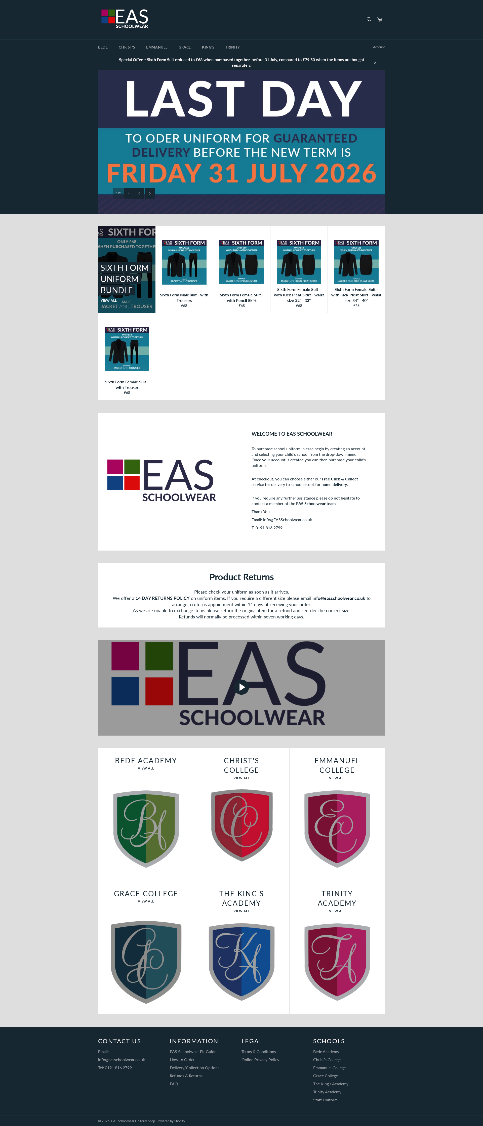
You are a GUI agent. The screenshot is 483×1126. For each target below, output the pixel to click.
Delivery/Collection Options (194, 1067)
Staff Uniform (325, 1099)
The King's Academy (330, 1083)
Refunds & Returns (186, 1075)
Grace (185, 47)
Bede (103, 47)
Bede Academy (326, 1051)
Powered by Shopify (170, 1121)
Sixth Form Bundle (182, 193)
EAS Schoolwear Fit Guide (193, 1051)
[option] (241, 142)
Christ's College (327, 1059)
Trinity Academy (327, 1091)
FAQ (174, 1083)
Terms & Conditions (259, 1051)
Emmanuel (157, 47)
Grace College (325, 1075)
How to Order (182, 1059)
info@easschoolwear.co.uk (121, 1059)
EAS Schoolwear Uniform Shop (133, 1121)
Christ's (127, 47)
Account (379, 47)
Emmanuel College (329, 1067)
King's (208, 47)
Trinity (233, 47)
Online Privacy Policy (260, 1059)
